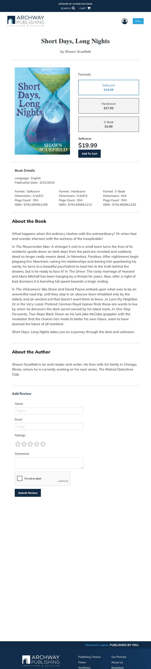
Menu (138, 20)
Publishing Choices (89, 657)
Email (18, 419)
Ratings (20, 435)
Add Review (21, 394)
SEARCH (66, 8)
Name (19, 403)
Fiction (82, 662)
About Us (117, 662)
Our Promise (118, 657)
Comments (22, 453)
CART (83, 8)
